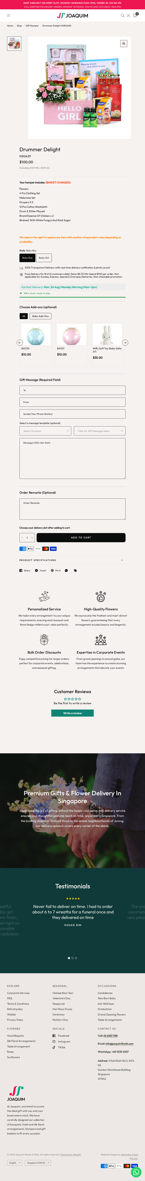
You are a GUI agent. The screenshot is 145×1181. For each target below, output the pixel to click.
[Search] (123, 15)
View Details (36, 347)
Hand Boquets (15, 1035)
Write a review (72, 713)
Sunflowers (13, 1057)
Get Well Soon (106, 1003)
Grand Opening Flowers (112, 1014)
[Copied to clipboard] (76, 570)
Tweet (43, 570)
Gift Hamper (32, 25)
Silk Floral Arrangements (21, 1041)
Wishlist (11, 1014)
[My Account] (128, 15)
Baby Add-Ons (40, 316)
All (23, 316)
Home (10, 25)
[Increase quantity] (41, 341)
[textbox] (42, 431)
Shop (19, 25)
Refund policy (15, 1009)
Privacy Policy (15, 1019)
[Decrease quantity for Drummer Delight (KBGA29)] (22, 537)
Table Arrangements (110, 1019)
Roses (10, 1051)
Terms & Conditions (18, 1003)
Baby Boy (27, 257)
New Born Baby (107, 998)
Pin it (57, 570)
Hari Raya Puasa (62, 1009)
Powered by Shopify (70, 1154)
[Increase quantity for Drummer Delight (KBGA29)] (32, 537)
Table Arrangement (18, 1046)
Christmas (58, 1014)
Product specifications (37, 560)
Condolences (105, 993)
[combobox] (45, 430)
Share (27, 570)
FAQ (9, 998)
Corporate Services (18, 993)
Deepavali (59, 1003)
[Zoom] (123, 43)
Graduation (105, 1009)
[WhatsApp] (67, 570)
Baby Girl (44, 257)
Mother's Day (60, 1019)
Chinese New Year (63, 993)
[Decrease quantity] (31, 341)
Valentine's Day (62, 998)
